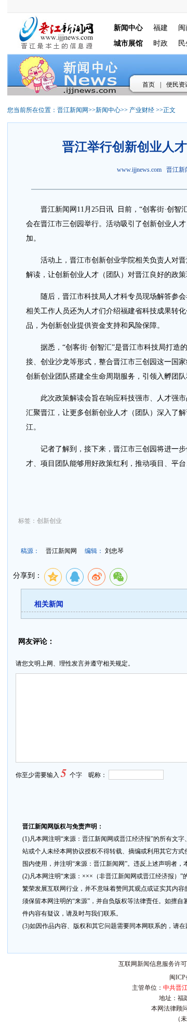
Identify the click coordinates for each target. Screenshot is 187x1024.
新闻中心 (108, 110)
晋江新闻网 (72, 110)
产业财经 (141, 110)
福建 (160, 28)
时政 (160, 43)
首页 (148, 84)
